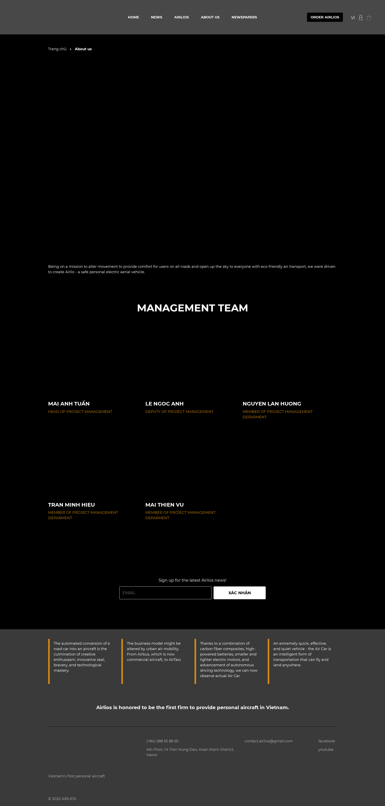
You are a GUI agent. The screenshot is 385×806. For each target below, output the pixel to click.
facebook (326, 741)
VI (353, 17)
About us (210, 17)
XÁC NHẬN (239, 592)
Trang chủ (57, 49)
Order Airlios (325, 17)
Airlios (181, 17)
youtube (325, 749)
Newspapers (244, 17)
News (156, 17)
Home (133, 17)
